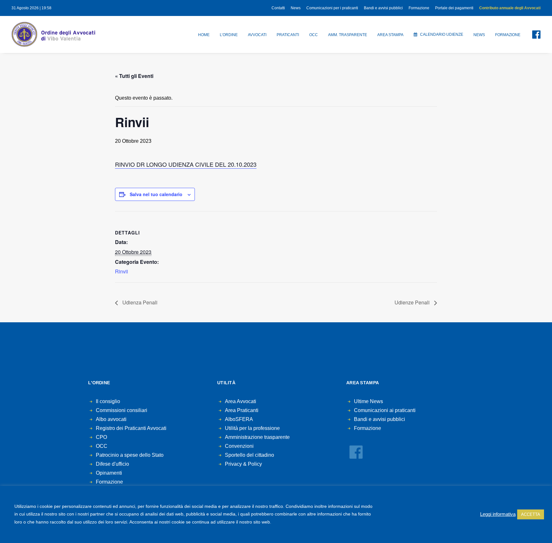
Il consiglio (108, 401)
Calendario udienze (441, 34)
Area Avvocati (240, 401)
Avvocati (257, 35)
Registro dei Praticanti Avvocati (131, 428)
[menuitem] (279, 8)
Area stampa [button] (390, 35)
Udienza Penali (139, 302)
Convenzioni (239, 446)
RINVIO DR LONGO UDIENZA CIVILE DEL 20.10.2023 (186, 164)
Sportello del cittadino (249, 455)
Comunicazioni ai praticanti (385, 410)
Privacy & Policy (243, 464)
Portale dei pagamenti (454, 8)
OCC (313, 35)
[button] (532, 34)
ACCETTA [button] (530, 514)
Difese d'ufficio (112, 464)
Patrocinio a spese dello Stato (130, 455)
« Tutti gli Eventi (134, 76)
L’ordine (229, 35)
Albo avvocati (111, 419)
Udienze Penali (413, 302)
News (296, 8)
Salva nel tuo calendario (156, 194)
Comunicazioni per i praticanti (332, 8)
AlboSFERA (239, 419)
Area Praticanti (241, 410)
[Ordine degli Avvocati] (53, 34)
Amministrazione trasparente (257, 437)
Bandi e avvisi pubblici (383, 8)
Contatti (278, 8)
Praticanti (288, 35)
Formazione (419, 8)
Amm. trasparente (347, 35)
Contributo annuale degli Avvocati (509, 8)
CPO (101, 437)
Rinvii (121, 271)
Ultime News (368, 401)
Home (204, 35)
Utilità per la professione (252, 428)
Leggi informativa (498, 514)
